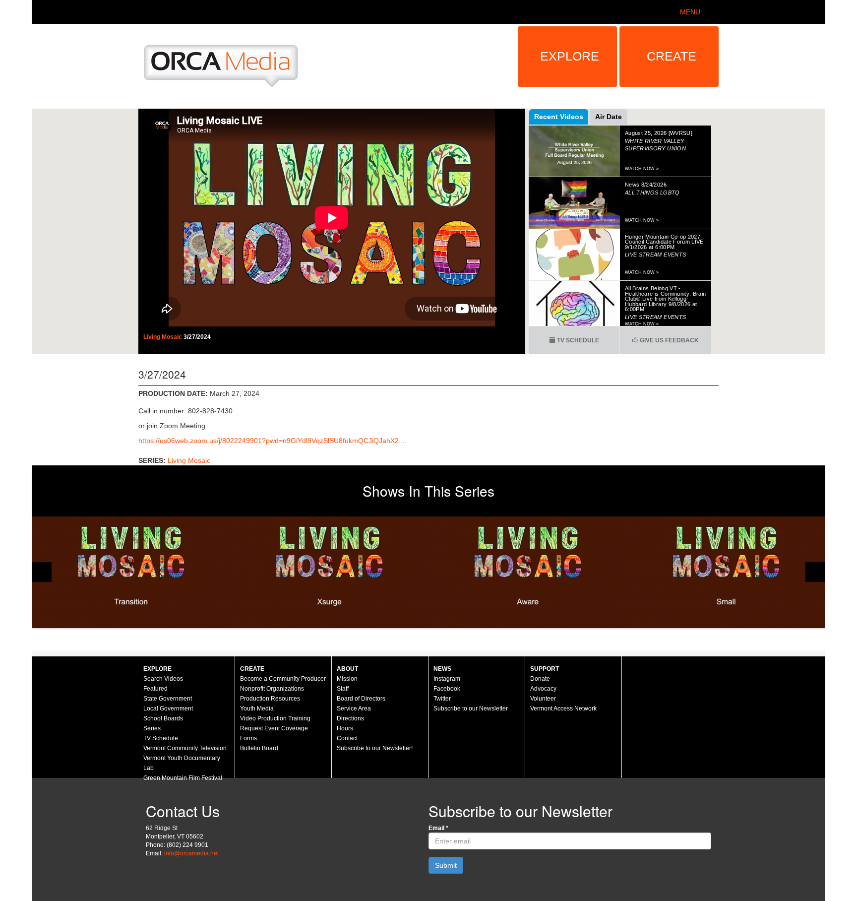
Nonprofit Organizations (272, 688)
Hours (345, 728)
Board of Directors (361, 698)
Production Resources (270, 698)
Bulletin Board (259, 748)
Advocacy (543, 688)
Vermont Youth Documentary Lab (181, 763)
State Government (167, 698)
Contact (347, 738)
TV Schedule (577, 340)
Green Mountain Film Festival (182, 777)
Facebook (446, 688)
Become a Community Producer (283, 678)
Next (815, 572)
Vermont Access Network (563, 708)
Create (671, 56)
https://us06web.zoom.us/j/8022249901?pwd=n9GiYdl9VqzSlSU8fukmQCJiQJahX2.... (272, 441)
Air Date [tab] (608, 117)
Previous (42, 572)
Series (152, 728)
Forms (248, 738)
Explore (569, 56)
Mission (347, 678)
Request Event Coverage (274, 728)
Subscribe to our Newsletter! (375, 748)
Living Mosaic (163, 336)
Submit (446, 865)
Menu (690, 12)
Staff (343, 688)
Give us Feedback (668, 340)
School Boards (163, 718)
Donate (540, 678)
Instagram (446, 678)
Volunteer (543, 698)
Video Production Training (275, 718)
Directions (350, 718)
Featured (155, 688)
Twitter (442, 698)
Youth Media (257, 708)
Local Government (168, 708)
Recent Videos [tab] (558, 117)
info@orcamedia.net (191, 853)
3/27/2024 (197, 336)
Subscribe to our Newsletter (470, 708)
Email (438, 828)
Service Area (354, 708)
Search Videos (163, 678)
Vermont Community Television (185, 748)
